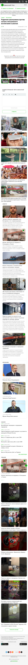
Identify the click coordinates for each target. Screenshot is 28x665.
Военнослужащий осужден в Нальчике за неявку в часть (12, 447)
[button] (26, 65)
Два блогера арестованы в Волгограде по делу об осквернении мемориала (13, 292)
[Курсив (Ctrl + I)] (6, 94)
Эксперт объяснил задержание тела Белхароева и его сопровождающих (12, 220)
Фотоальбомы (9, 17)
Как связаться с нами (12, 641)
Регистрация (14, 108)
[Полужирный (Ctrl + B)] (3, 94)
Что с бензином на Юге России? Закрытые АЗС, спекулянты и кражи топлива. (14, 625)
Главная (2, 17)
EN (4, 1)
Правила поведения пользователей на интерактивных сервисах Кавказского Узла (14, 656)
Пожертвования (24, 641)
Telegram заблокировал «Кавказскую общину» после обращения (13, 553)
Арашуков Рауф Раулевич (9, 398)
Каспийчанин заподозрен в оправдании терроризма (13, 347)
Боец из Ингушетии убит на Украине (11, 452)
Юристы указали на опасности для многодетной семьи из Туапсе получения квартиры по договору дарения (13, 317)
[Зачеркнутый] (12, 94)
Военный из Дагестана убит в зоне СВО (11, 441)
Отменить (14, 111)
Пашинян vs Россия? (21, 8)
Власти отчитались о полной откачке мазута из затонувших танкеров (12, 266)
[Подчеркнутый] (9, 94)
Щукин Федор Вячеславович (10, 416)
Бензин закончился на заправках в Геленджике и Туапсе (12, 243)
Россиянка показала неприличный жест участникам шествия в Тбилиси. (11, 602)
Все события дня (23, 454)
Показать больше (14, 629)
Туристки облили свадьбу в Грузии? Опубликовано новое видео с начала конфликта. (14, 529)
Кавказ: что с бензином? (8, 8)
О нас (2, 641)
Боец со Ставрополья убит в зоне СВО (11, 437)
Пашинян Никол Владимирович (11, 380)
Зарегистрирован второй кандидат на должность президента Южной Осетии (14, 432)
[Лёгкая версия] (7, 1)
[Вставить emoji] (15, 94)
